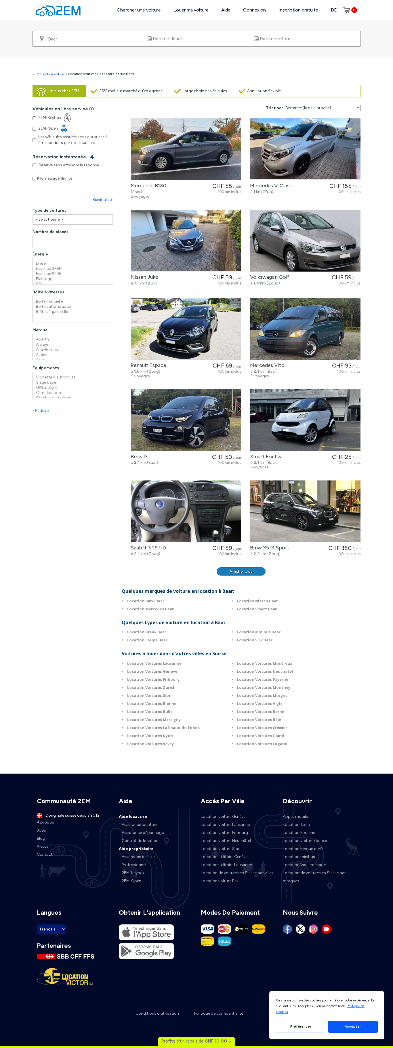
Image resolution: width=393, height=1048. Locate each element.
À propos (45, 822)
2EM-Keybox (133, 872)
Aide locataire (133, 816)
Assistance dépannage (143, 832)
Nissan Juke (143, 277)
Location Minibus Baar (259, 631)
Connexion (254, 10)
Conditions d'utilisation (157, 1013)
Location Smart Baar (257, 609)
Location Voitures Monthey (263, 687)
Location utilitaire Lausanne (226, 864)
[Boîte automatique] (72, 306)
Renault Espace (147, 365)
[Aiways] (72, 344)
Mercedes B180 (147, 185)
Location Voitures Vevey (150, 743)
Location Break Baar (146, 631)
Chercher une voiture (139, 10)
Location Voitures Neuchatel (265, 671)
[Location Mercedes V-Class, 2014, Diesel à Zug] (305, 149)
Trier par (274, 107)
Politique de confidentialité (218, 1013)
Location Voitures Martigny (154, 719)
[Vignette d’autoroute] (72, 377)
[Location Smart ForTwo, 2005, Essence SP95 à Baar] (305, 420)
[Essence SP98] (72, 268)
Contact (45, 854)
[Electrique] (72, 279)
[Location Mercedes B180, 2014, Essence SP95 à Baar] (186, 149)
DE (334, 10)
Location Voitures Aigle (260, 703)
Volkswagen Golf (268, 277)
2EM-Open (131, 880)
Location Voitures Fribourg (153, 679)
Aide (225, 10)
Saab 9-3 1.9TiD (147, 548)
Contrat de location (140, 840)
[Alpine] (72, 354)
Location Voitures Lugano (262, 743)
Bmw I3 (138, 456)
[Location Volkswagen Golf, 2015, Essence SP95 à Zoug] (305, 241)
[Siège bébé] (72, 382)
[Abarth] (72, 339)
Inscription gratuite (298, 10)
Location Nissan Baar (257, 600)
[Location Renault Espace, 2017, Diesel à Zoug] (186, 329)
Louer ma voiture (191, 10)
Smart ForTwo (266, 456)
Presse (42, 846)
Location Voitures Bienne (151, 703)
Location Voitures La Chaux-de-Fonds (163, 727)
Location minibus (299, 856)
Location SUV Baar (254, 640)
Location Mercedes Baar (150, 609)
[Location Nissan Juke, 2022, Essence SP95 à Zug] (186, 241)
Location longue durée (303, 848)
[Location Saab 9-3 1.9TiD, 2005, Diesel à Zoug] (186, 511)
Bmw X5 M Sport (268, 548)
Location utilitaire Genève (224, 856)
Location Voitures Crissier (262, 727)
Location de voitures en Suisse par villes (237, 872)
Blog (41, 838)
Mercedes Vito (266, 365)
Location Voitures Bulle (150, 711)
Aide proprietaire (136, 848)
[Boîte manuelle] (72, 301)
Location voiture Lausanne (225, 824)
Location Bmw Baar (145, 600)
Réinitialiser (103, 199)
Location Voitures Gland (260, 735)
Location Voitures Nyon (150, 735)
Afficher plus (241, 571)
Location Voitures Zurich (151, 687)
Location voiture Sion (221, 848)
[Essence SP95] (72, 273)
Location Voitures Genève (152, 671)
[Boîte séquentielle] (72, 311)
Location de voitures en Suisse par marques (314, 876)
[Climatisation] (72, 392)
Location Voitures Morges (262, 695)
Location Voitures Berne (260, 711)
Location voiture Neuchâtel (226, 840)
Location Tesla (296, 824)
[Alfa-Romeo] (72, 349)
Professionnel (134, 864)
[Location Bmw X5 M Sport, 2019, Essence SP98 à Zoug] (305, 511)
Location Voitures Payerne (262, 679)
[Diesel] (72, 263)
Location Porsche (299, 832)
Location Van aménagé (304, 864)
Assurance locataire (140, 824)
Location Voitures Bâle (259, 719)
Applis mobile (295, 816)
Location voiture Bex (220, 880)
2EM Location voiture (49, 74)
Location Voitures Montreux (264, 663)
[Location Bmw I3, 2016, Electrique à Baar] (186, 420)
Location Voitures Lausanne (154, 663)
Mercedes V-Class (270, 185)
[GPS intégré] (72, 387)
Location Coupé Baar (147, 640)
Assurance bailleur (138, 856)
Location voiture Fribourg (224, 832)
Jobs (41, 830)
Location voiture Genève (223, 816)
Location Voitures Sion (149, 695)
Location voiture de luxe (305, 840)
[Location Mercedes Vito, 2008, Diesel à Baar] (305, 329)
